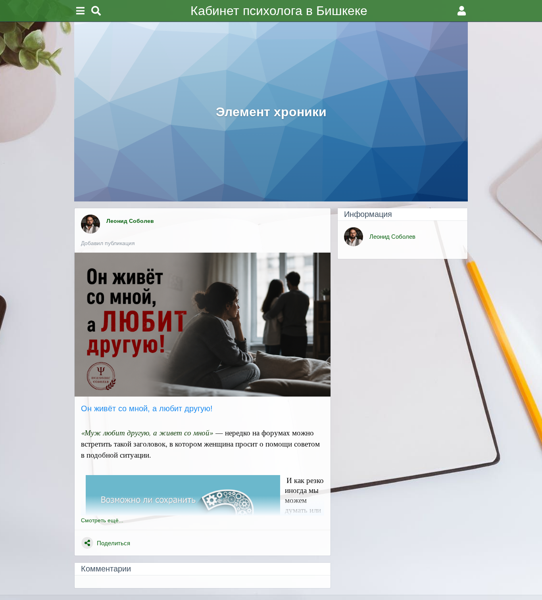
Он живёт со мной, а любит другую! (147, 408)
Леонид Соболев (131, 221)
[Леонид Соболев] (90, 224)
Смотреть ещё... (102, 520)
